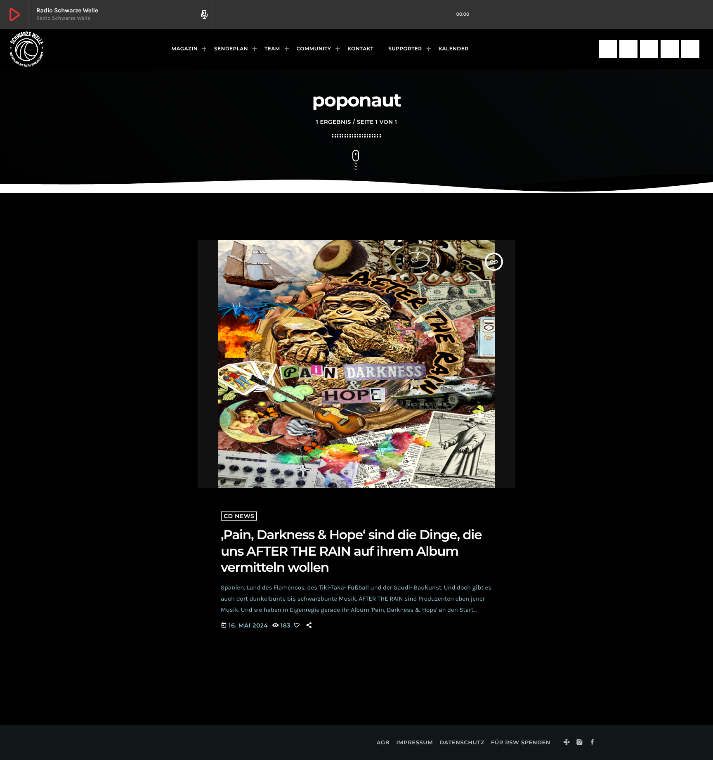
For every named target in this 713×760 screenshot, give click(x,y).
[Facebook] (649, 49)
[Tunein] (608, 49)
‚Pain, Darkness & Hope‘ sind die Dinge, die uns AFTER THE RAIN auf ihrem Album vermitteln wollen (351, 551)
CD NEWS (239, 516)
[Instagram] (628, 49)
